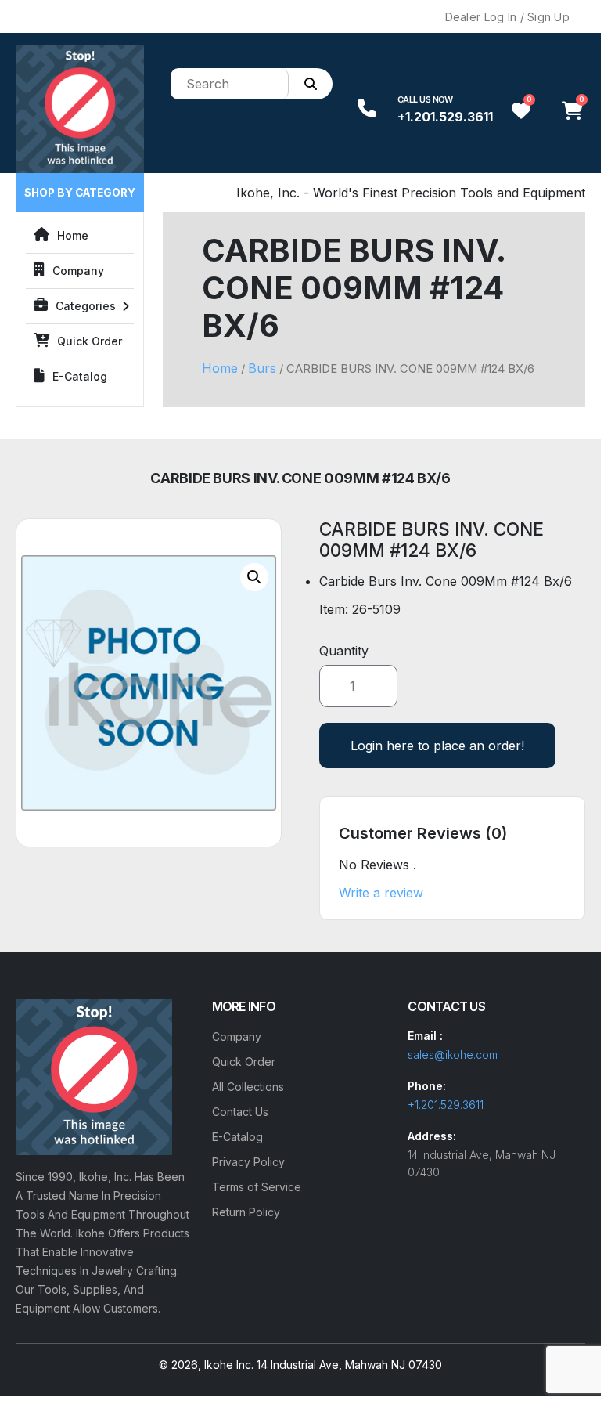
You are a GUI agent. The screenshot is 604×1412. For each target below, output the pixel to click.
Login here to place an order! (437, 745)
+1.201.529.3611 (445, 117)
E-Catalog (79, 376)
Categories (86, 305)
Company (78, 270)
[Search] (311, 83)
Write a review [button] (381, 893)
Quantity (344, 651)
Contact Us (240, 1111)
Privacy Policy (248, 1161)
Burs (262, 368)
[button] (254, 577)
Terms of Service (256, 1187)
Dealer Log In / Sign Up (507, 16)
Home (72, 235)
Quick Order (89, 341)
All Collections (248, 1086)
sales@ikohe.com (453, 1054)
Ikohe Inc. (228, 1364)
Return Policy (246, 1212)
